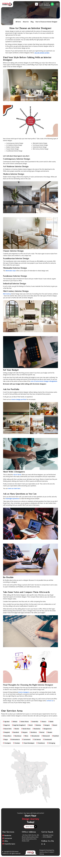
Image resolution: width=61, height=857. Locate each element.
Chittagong (51, 743)
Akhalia (15, 721)
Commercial (8, 838)
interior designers (23, 692)
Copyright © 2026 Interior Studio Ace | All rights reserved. (11, 852)
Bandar (17, 729)
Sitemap (41, 854)
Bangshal (7, 732)
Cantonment (26, 739)
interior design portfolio (18, 399)
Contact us (50, 701)
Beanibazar (18, 736)
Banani (55, 725)
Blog (32, 22)
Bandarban (37, 729)
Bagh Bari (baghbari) (19, 725)
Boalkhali (56, 736)
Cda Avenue (37, 739)
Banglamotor (48, 729)
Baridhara (34, 732)
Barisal (42, 732)
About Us (26, 22)
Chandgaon (7, 743)
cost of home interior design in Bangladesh (43, 381)
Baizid (30, 725)
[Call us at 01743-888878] (42, 4)
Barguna (24, 732)
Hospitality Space (9, 844)
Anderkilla (35, 721)
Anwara (44, 721)
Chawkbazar (41, 743)
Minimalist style (11, 271)
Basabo (50, 732)
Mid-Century (7, 294)
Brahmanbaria (15, 739)
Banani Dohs (7, 729)
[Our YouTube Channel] (44, 844)
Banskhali (16, 732)
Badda (51, 721)
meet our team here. (14, 488)
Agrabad (6, 721)
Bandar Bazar (26, 729)
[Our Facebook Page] (42, 844)
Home (19, 22)
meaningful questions (12, 498)
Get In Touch (29, 826)
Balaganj (47, 725)
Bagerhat (7, 725)
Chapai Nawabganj (29, 743)
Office (6, 841)
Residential (7, 835)
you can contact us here (42, 53)
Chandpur (17, 743)
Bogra (6, 739)
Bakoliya (38, 725)
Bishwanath (46, 736)
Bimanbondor (35, 736)
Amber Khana (25, 721)
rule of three (17, 474)
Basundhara (7, 736)
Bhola (26, 736)
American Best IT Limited (46, 852)
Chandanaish (48, 739)
